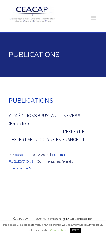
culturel (58, 155)
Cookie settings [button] (58, 230)
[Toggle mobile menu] (94, 18)
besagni (21, 155)
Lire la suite (18, 168)
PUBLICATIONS (31, 100)
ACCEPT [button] (75, 230)
